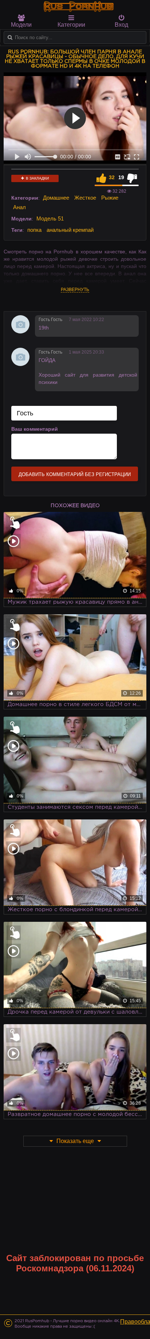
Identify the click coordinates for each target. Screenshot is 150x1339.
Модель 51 (50, 218)
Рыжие (109, 198)
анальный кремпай (70, 230)
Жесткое (85, 198)
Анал (19, 207)
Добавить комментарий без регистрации (75, 474)
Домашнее (56, 198)
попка (34, 230)
